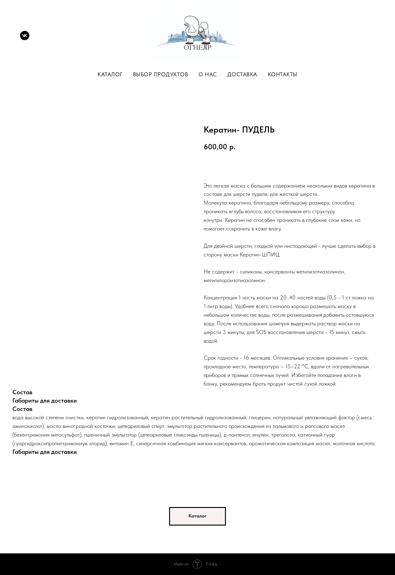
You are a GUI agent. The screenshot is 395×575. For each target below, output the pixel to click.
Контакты (282, 74)
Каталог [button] (110, 74)
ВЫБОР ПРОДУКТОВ (160, 74)
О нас (207, 74)
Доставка (242, 74)
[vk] (24, 35)
